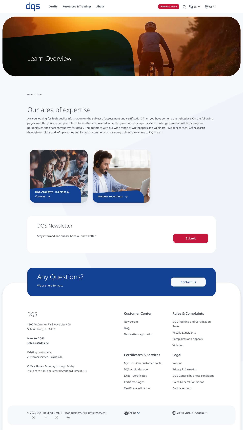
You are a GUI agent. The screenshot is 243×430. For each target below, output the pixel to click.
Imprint (177, 363)
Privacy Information (184, 369)
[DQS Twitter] (33, 417)
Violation (177, 345)
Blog (127, 328)
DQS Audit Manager (136, 369)
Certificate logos (134, 382)
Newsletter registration (138, 334)
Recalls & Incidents (184, 332)
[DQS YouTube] (68, 417)
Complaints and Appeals (187, 339)
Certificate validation (137, 388)
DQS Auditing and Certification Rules (191, 324)
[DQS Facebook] (45, 417)
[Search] (184, 6)
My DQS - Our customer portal (143, 363)
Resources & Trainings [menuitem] (76, 6)
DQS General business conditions (193, 375)
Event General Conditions (188, 382)
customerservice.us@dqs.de (44, 357)
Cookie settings (182, 388)
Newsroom (131, 321)
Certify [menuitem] (53, 6)
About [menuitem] (100, 6)
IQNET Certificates (135, 375)
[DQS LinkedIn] (56, 417)
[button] (195, 6)
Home (30, 94)
